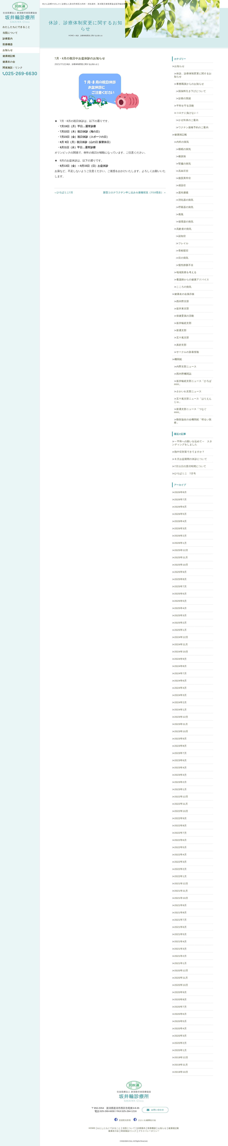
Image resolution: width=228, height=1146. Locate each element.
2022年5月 (180, 847)
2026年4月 (180, 521)
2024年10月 (181, 651)
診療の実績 (184, 98)
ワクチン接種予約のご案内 (193, 127)
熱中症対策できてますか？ (189, 451)
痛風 (180, 214)
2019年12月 (181, 1057)
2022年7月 (180, 833)
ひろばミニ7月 (65, 192)
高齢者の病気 (183, 229)
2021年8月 (180, 912)
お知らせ (8, 50)
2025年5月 (180, 601)
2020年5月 (180, 1021)
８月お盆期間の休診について (190, 459)
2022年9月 (180, 818)
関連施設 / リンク (13, 67)
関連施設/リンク (128, 1131)
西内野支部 (182, 301)
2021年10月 (181, 898)
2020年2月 (180, 1043)
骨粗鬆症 (183, 250)
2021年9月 (180, 905)
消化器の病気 (185, 200)
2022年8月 (180, 825)
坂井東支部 (182, 308)
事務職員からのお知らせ (190, 84)
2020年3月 (180, 1035)
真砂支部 (181, 344)
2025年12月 (181, 550)
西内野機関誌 (183, 373)
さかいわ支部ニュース (188, 391)
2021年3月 (180, 948)
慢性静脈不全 (185, 265)
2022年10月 (181, 811)
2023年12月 (181, 717)
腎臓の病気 (184, 163)
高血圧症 (183, 171)
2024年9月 (180, 659)
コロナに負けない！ (187, 113)
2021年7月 (180, 919)
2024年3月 (180, 695)
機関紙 (178, 359)
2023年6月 (180, 760)
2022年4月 (180, 854)
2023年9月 (180, 738)
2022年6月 (180, 840)
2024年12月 (181, 637)
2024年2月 (180, 702)
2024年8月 (180, 666)
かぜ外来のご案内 (188, 120)
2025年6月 (180, 593)
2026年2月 (180, 535)
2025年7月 (180, 586)
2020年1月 (180, 1050)
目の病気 (183, 258)
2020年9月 (180, 992)
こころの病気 (183, 287)
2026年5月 (180, 514)
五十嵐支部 (182, 337)
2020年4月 (180, 1028)
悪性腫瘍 (183, 192)
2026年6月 (180, 506)
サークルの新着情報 (187, 352)
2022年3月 (180, 861)
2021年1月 (180, 963)
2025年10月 (181, 564)
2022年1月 (180, 876)
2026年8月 (180, 492)
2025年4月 (180, 608)
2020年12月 (181, 970)
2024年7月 (180, 673)
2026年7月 (180, 499)
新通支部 (181, 330)
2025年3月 (180, 615)
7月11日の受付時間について (190, 466)
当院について (10, 32)
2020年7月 (180, 1006)
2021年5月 (180, 934)
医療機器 (8, 44)
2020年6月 (180, 1014)
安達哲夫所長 (125, 1120)
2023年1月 (180, 789)
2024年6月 (180, 680)
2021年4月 (180, 941)
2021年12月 (181, 883)
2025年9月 (180, 572)
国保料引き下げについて (192, 91)
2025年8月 (180, 579)
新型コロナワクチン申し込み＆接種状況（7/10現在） (133, 192)
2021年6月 (180, 927)
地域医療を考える (186, 272)
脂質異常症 (184, 178)
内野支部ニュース (186, 366)
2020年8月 (180, 999)
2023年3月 (180, 775)
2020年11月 (181, 977)
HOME (71, 35)
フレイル (183, 243)
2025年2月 (180, 622)
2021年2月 (180, 956)
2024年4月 (180, 688)
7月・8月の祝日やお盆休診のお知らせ (80, 58)
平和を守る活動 (185, 105)
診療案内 (8, 38)
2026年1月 (180, 543)
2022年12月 (181, 796)
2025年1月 (180, 630)
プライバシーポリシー (148, 1131)
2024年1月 (180, 709)
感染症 (182, 185)
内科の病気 (182, 142)
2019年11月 (181, 1064)
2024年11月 (181, 644)
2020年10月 (181, 985)
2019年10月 (181, 1072)
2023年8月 (180, 746)
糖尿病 (182, 156)
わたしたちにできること (16, 27)
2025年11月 (181, 557)
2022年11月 (181, 804)
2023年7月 (180, 753)
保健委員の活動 (185, 315)
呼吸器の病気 (185, 207)
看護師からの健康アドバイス (192, 279)
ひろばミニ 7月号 (185, 473)
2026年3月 (180, 528)
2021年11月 (181, 890)
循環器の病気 (185, 221)
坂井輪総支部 (183, 323)
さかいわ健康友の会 (147, 1120)
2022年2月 (180, 869)
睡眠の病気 (184, 149)
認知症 (182, 236)
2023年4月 (180, 767)
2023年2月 (180, 782)
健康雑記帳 (9, 56)
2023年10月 (181, 731)
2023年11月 (181, 724)
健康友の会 (9, 61)
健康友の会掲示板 (184, 294)
